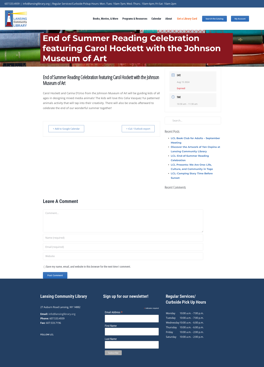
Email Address (114, 312)
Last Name (111, 339)
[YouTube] (49, 342)
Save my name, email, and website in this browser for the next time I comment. (88, 266)
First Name (111, 325)
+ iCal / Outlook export (138, 128)
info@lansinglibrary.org (62, 314)
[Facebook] (41, 342)
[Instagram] (45, 342)
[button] (254, 19)
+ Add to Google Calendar (66, 128)
